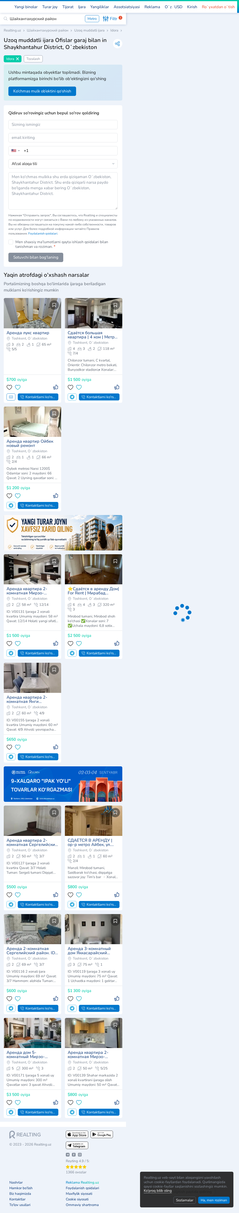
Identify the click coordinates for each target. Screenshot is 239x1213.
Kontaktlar (17, 1199)
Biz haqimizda (20, 1194)
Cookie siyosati (77, 1199)
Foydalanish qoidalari (42, 233)
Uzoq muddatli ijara (89, 30)
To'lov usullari (19, 1205)
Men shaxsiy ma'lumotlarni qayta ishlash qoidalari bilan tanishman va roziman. (61, 244)
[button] (173, 7)
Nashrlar (16, 1182)
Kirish (192, 7)
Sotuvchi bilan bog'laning (35, 257)
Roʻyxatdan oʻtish (218, 7)
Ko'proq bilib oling (158, 1190)
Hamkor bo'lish (21, 1188)
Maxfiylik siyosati (79, 1194)
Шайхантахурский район (47, 30)
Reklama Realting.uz (82, 1182)
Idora (114, 30)
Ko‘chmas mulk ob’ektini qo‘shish (42, 91)
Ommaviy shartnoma (82, 1205)
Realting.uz (12, 30)
